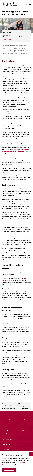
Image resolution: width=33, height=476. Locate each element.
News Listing (6, 9)
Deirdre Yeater (6, 173)
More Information (9, 470)
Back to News (7, 39)
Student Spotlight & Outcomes (19, 36)
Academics (6, 36)
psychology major (11, 143)
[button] (30, 4)
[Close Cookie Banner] (31, 454)
